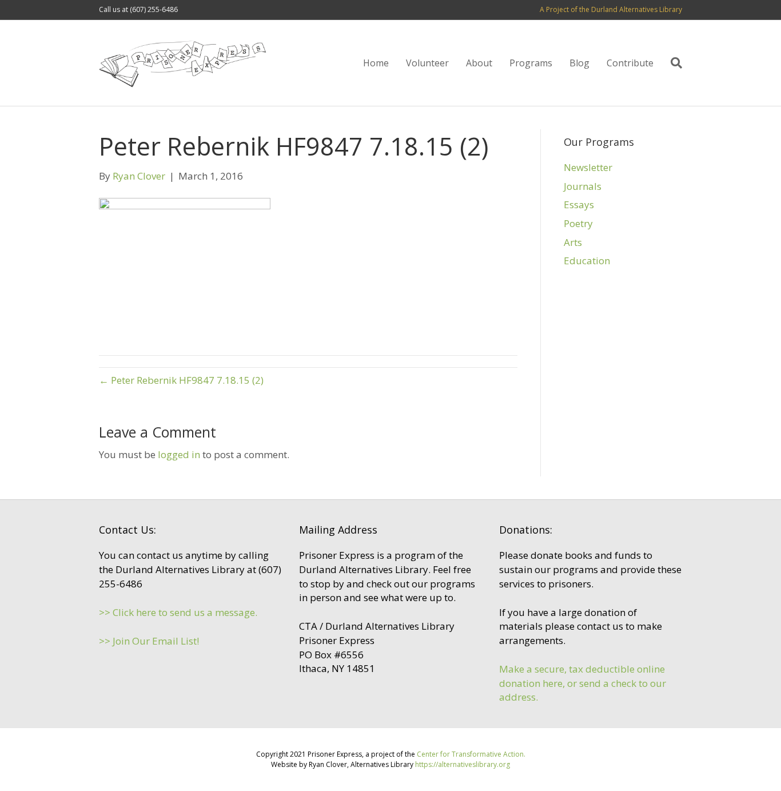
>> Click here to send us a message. (178, 612)
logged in (179, 454)
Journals (582, 186)
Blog (579, 63)
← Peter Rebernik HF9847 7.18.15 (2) (181, 380)
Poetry (578, 223)
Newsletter (588, 167)
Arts (573, 242)
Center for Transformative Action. (471, 754)
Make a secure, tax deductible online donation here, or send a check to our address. (582, 682)
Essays (579, 204)
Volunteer (427, 63)
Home (376, 63)
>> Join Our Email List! (149, 640)
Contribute (630, 63)
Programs (530, 63)
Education (587, 260)
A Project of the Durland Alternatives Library (611, 9)
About (479, 63)
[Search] (672, 63)
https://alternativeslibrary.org (462, 764)
